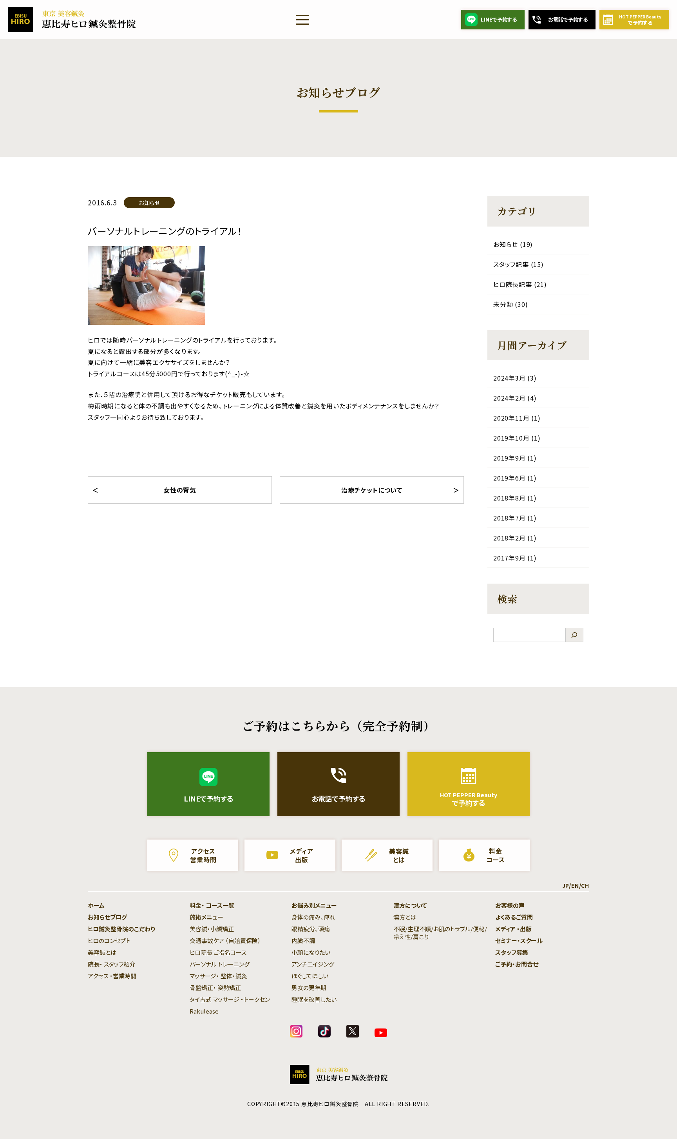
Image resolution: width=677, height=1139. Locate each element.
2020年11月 (511, 418)
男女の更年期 (308, 987)
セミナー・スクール (519, 940)
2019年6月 (509, 477)
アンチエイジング (312, 964)
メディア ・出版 (513, 929)
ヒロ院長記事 (512, 284)
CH (585, 885)
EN (575, 885)
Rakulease (204, 1011)
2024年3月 (509, 378)
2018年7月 (509, 517)
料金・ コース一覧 (212, 905)
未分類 (503, 304)
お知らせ (149, 203)
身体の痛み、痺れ (313, 917)
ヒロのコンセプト (109, 940)
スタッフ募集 (511, 952)
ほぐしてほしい (309, 976)
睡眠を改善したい (314, 999)
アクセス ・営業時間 (112, 976)
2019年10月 (511, 438)
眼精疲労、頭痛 (310, 929)
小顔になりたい (310, 952)
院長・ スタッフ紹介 (112, 964)
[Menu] (302, 20)
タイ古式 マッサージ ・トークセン (230, 999)
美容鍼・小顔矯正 (212, 929)
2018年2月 (509, 537)
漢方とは (404, 917)
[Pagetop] (653, 1115)
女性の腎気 (179, 490)
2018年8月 (509, 497)
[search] (574, 635)
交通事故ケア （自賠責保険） (225, 940)
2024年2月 (509, 398)
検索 (507, 598)
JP (565, 885)
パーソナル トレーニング (220, 964)
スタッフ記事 (511, 264)
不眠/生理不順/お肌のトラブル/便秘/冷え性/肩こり (440, 933)
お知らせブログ (107, 917)
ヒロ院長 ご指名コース (218, 952)
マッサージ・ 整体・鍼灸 (218, 976)
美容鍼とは (102, 952)
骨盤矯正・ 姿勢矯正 (215, 987)
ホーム (96, 905)
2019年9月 (509, 457)
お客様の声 (510, 905)
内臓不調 (303, 940)
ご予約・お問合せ (516, 964)
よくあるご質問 (514, 917)
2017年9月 (509, 557)
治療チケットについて (371, 490)
